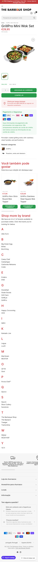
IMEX (3, 323)
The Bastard (6, 420)
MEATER (4, 359)
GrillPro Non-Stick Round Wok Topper (10, 199)
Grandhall (5, 290)
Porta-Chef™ (6, 382)
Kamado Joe (6, 333)
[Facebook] (17, 552)
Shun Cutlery (6, 404)
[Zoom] (33, 39)
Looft (3, 346)
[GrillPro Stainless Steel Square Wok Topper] (28, 182)
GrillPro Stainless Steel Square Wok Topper (27, 199)
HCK (3, 313)
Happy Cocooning (8, 310)
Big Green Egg (6, 244)
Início (2, 22)
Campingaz (5, 262)
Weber (3, 435)
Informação (5, 495)
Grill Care (4, 295)
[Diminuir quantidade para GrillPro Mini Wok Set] (2, 90)
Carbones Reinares (8, 264)
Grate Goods (6, 292)
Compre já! (19, 95)
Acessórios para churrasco (11, 484)
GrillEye (4, 298)
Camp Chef (5, 259)
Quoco (3, 392)
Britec (3, 247)
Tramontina (5, 425)
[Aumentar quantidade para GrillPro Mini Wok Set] (8, 90)
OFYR (3, 369)
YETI (3, 448)
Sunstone (4, 407)
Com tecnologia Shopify (22, 548)
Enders (4, 277)
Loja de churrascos (8, 479)
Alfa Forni (5, 234)
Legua (3, 343)
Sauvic (3, 402)
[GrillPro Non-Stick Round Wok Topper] (10, 182)
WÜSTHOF (5, 438)
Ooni (3, 371)
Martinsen (5, 356)
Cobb (3, 267)
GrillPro (4, 84)
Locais (3, 490)
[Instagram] (20, 552)
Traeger (4, 422)
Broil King (5, 249)
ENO (3, 280)
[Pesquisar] (34, 18)
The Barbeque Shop (9, 417)
